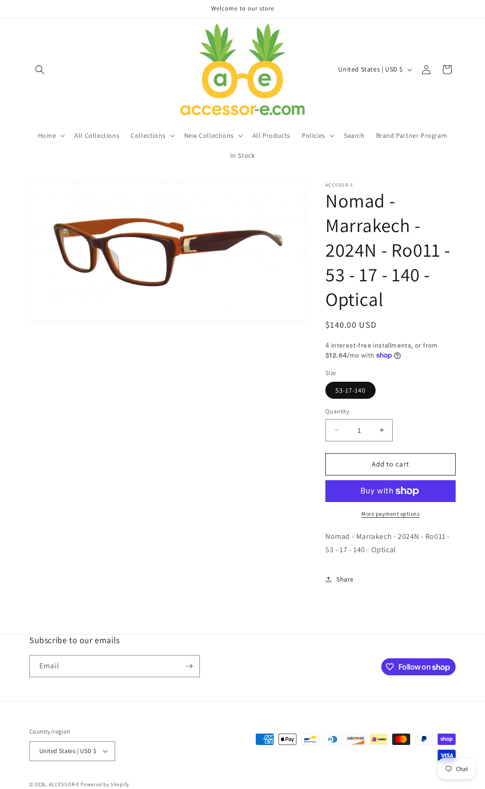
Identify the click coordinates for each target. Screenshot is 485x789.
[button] (39, 69)
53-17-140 (350, 390)
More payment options (390, 513)
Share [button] (345, 579)
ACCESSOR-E (64, 784)
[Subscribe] (189, 666)
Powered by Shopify (105, 784)
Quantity (337, 411)
